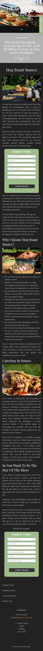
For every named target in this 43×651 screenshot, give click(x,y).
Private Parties (8, 585)
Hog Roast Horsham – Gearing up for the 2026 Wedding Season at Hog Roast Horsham (21, 47)
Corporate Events (9, 596)
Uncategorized (22, 38)
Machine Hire (7, 601)
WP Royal (27, 647)
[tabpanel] (21, 48)
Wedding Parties (8, 590)
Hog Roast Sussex (21, 11)
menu (17, 110)
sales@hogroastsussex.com (21, 617)
